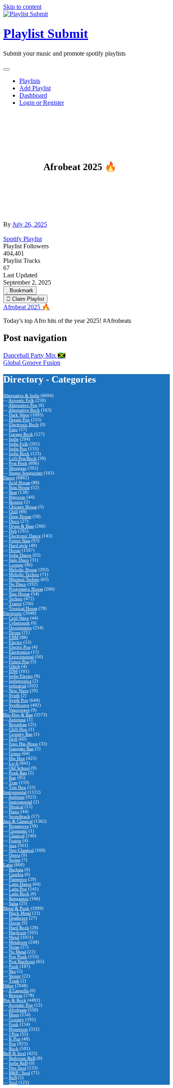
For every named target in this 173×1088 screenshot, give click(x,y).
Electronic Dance (25, 535)
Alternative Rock (24, 410)
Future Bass (19, 540)
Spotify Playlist (22, 238)
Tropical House (23, 608)
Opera (14, 855)
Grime (15, 753)
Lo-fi (14, 763)
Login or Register (41, 102)
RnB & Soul (14, 1053)
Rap (12, 777)
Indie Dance (20, 555)
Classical (17, 835)
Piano (14, 811)
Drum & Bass (21, 526)
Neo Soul (17, 1067)
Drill (13, 738)
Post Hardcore (22, 961)
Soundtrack (19, 816)
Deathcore (18, 917)
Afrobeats (17, 1009)
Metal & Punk (16, 908)
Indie (14, 439)
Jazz (12, 845)
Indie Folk (18, 443)
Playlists (29, 80)
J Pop (14, 1034)
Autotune (17, 719)
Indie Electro (21, 676)
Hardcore (17, 932)
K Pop (15, 1038)
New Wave (19, 690)
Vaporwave (19, 709)
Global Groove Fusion (31, 362)
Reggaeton (19, 898)
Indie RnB (18, 1063)
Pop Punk (18, 956)
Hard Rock (19, 927)
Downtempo (20, 627)
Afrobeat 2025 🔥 (26, 307)
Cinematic (18, 830)
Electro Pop (20, 647)
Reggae (16, 995)
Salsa (13, 903)
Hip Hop (17, 758)
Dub (13, 530)
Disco (14, 521)
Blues (14, 1014)
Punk (14, 966)
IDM (13, 671)
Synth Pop (18, 700)
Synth (14, 695)
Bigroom (17, 497)
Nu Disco (17, 584)
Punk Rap (18, 772)
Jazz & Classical (18, 821)
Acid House (19, 482)
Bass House (19, 487)
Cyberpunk (19, 622)
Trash (14, 980)
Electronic (12, 613)
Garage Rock (21, 434)
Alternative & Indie (21, 395)
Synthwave (19, 705)
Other (8, 985)
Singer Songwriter (26, 472)
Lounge (16, 564)
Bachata (16, 869)
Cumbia (16, 874)
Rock (14, 1048)
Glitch (14, 666)
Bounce (16, 501)
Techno (16, 598)
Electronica (19, 651)
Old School (19, 768)
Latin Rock (19, 893)
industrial (17, 685)
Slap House (19, 593)
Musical (16, 806)
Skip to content (22, 6)
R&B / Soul (19, 1072)
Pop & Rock (14, 1000)
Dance (9, 477)
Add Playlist (35, 88)
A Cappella (18, 990)
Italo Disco (19, 560)
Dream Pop (19, 419)
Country (16, 1019)
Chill (13, 511)
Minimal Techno (24, 579)
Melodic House (23, 569)
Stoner (15, 976)
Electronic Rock (24, 424)
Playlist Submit (45, 33)
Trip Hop (17, 787)
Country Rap (21, 734)
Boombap (18, 724)
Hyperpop (18, 1029)
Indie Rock (19, 453)
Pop (12, 1043)
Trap (13, 782)
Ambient (16, 797)
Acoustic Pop (20, 1005)
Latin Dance (20, 884)
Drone (15, 632)
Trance (15, 603)
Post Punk (18, 463)
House (15, 550)
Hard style (18, 545)
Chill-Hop (18, 729)
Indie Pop (18, 448)
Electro (15, 642)
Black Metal (20, 913)
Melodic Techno (24, 574)
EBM (14, 637)
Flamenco (18, 879)
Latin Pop (18, 888)
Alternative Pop (22, 405)
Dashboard (33, 95)
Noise (14, 946)
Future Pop (19, 661)
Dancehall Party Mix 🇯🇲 (34, 355)
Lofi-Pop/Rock (23, 458)
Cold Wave (19, 618)
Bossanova (19, 826)
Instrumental (15, 792)
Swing (15, 859)
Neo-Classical (21, 850)
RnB (13, 1077)
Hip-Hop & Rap (18, 714)
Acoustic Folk (21, 400)
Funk (14, 1024)
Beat (13, 492)
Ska (12, 971)
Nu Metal (17, 951)
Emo (13, 429)
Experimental (21, 656)
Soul (13, 1082)
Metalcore (18, 942)
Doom (15, 922)
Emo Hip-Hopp (23, 743)
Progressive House (26, 589)
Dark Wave (19, 414)
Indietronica (20, 680)
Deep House (20, 516)
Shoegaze (18, 468)
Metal (14, 937)
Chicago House (23, 506)
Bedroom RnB (22, 1058)
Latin (8, 864)
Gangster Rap (21, 748)
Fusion (15, 840)
